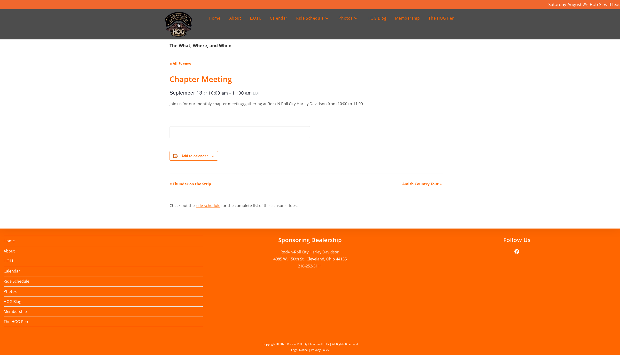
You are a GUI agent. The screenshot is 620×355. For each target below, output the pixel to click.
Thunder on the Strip (190, 183)
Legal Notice (299, 350)
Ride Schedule (16, 281)
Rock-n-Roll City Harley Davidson (310, 252)
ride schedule (208, 205)
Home (9, 241)
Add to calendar (194, 155)
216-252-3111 (310, 266)
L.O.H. (9, 261)
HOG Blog (12, 301)
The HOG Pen (16, 321)
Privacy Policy (320, 350)
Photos (10, 291)
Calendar (12, 271)
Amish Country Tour (422, 183)
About (9, 251)
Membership (15, 311)
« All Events (180, 63)
